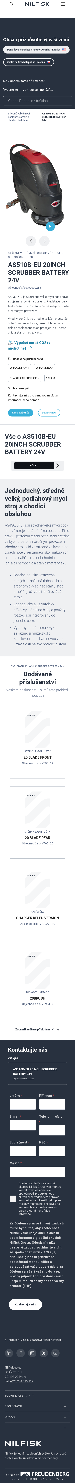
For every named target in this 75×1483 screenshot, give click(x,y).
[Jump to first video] (50, 226)
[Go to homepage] (37, 4)
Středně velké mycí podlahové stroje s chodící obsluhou (19, 117)
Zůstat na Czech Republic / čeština (26, 62)
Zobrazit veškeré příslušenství (34, 1029)
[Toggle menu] (63, 4)
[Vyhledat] (11, 4)
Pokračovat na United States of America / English (33, 49)
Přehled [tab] (34, 465)
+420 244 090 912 (21, 1381)
